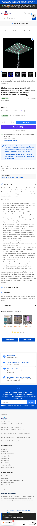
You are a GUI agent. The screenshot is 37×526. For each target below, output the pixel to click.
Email (13, 177)
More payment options (18, 130)
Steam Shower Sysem (7, 482)
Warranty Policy (5, 456)
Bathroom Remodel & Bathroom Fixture (12, 480)
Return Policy (5, 460)
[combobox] (18, 18)
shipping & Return (6, 458)
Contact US (4, 451)
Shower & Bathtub (6, 476)
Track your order (6, 465)
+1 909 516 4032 (20, 177)
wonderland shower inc (15, 510)
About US (4, 449)
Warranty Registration (7, 454)
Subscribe (31, 402)
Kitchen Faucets (5, 485)
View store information (10, 140)
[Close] (34, 515)
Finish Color (4, 478)
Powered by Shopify (26, 510)
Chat (9, 177)
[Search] (34, 18)
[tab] (10, 340)
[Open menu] (34, 13)
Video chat (5, 177)
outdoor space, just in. (18, 517)
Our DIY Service (5, 463)
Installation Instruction (7, 467)
